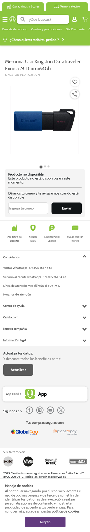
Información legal (14, 340)
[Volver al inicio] (13, 19)
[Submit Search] (23, 19)
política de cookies (66, 511)
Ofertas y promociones (46, 29)
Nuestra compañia (15, 328)
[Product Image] (44, 120)
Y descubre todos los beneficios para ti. (32, 359)
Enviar (66, 208)
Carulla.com (10, 317)
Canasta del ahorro (14, 29)
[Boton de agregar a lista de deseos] (75, 82)
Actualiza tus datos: (18, 353)
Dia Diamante (75, 29)
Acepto (45, 522)
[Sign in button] (74, 19)
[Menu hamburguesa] (5, 19)
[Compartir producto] (74, 94)
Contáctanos (11, 257)
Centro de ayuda (13, 306)
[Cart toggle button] (85, 19)
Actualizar (18, 370)
